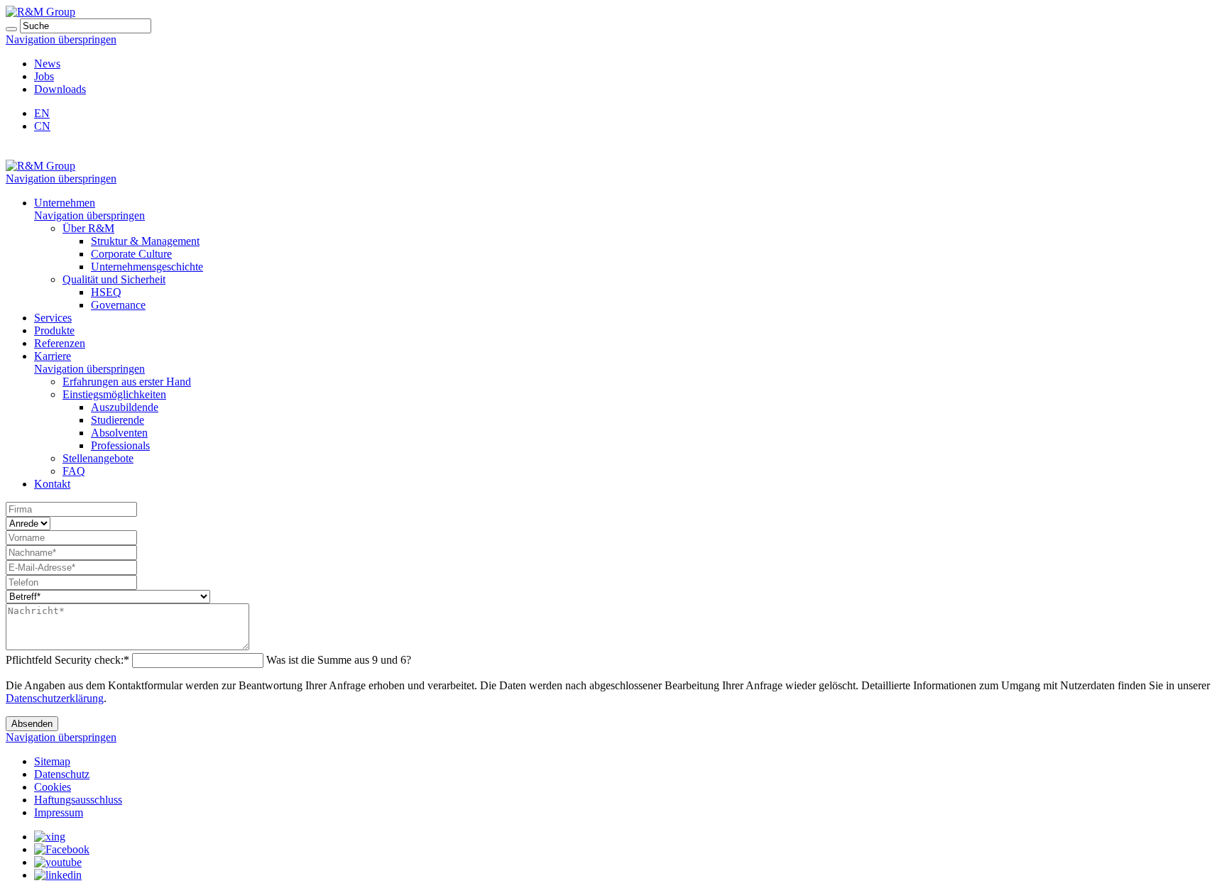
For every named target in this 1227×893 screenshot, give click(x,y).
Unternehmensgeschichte (147, 267)
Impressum (58, 812)
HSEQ (106, 292)
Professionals (120, 445)
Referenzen (59, 343)
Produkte (54, 330)
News (47, 63)
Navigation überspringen (61, 39)
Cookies (52, 787)
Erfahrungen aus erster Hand (126, 382)
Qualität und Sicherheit (113, 279)
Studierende (117, 420)
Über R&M (88, 228)
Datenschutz (61, 774)
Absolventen (119, 433)
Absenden (32, 723)
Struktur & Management (145, 241)
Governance (118, 305)
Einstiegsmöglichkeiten (114, 394)
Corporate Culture (131, 254)
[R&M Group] (40, 12)
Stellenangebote (97, 458)
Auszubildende (124, 407)
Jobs (44, 76)
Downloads (60, 89)
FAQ (73, 471)
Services (53, 318)
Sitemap (52, 761)
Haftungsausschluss (78, 800)
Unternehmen (64, 203)
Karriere (52, 356)
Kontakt (52, 484)
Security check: (67, 660)
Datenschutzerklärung (55, 698)
